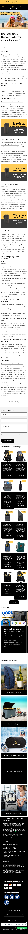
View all (14, 602)
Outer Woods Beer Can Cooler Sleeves (12, 102)
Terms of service (14, 929)
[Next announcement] (25, 2)
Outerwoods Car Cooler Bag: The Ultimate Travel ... (14, 630)
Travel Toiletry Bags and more (10, 837)
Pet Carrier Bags (19, 835)
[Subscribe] (22, 915)
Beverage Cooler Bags (18, 834)
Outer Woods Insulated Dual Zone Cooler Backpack (7, 587)
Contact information (15, 931)
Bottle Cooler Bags (13, 692)
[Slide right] (17, 656)
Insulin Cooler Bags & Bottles (13, 755)
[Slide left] (10, 656)
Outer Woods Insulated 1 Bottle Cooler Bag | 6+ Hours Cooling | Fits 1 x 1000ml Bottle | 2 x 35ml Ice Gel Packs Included (20, 497)
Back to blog (15, 402)
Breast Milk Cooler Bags (13, 813)
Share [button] (4, 47)
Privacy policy (6, 929)
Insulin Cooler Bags (7, 834)
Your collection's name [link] (13, 771)
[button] (3, 7)
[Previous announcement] (3, 2)
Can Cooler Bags (13, 724)
